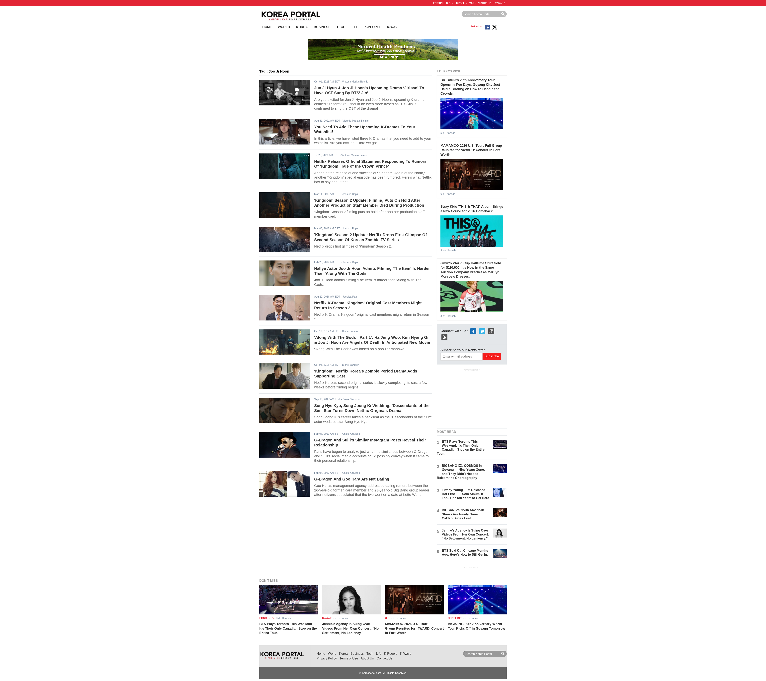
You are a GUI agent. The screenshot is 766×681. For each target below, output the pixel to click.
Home (267, 27)
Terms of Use (349, 658)
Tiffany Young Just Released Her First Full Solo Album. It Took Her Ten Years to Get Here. (466, 494)
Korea (302, 27)
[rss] (444, 337)
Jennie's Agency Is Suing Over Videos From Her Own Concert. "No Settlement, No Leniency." (465, 534)
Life (354, 27)
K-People (372, 27)
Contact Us (384, 658)
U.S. (448, 3)
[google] (491, 331)
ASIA (471, 3)
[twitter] (482, 331)
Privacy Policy (327, 658)
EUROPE (460, 3)
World (284, 27)
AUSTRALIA (484, 3)
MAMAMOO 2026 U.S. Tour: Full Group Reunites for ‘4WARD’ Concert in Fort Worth (471, 150)
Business (322, 27)
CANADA (500, 3)
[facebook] (473, 331)
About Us (367, 658)
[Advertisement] (472, 398)
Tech (341, 27)
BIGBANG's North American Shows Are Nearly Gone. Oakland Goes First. (463, 514)
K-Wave (393, 27)
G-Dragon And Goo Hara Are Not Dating (351, 479)
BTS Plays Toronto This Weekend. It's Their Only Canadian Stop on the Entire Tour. (288, 628)
